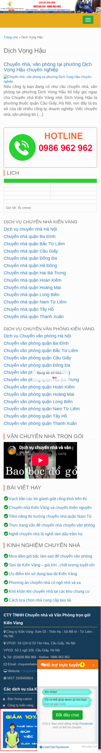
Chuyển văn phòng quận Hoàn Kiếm (39, 387)
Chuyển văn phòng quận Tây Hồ (35, 416)
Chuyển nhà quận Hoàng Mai (32, 287)
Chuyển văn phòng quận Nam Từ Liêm (42, 408)
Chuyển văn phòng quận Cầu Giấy (37, 357)
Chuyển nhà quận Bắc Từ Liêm (34, 243)
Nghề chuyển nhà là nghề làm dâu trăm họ (45, 534)
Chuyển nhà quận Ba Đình (30, 236)
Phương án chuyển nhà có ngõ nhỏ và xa (45, 583)
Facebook (86, 723)
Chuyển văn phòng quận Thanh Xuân (40, 423)
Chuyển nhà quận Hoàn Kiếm (32, 280)
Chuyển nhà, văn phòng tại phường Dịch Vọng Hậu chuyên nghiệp (48, 67)
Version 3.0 (89, 746)
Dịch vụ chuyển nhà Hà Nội (30, 229)
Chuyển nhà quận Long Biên (31, 294)
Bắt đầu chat (67, 715)
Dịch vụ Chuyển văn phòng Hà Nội (37, 335)
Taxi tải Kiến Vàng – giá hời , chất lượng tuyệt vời (52, 565)
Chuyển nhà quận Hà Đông (30, 265)
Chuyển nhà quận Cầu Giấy (31, 251)
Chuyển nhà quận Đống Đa (30, 258)
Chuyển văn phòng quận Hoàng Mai (39, 394)
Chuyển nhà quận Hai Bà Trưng (35, 272)
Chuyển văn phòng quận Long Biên (38, 401)
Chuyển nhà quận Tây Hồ (29, 309)
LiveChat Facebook (55, 747)
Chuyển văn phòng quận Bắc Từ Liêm (41, 350)
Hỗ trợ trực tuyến (63, 664)
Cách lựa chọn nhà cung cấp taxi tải (40, 600)
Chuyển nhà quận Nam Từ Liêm (35, 302)
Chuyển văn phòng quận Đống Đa (37, 365)
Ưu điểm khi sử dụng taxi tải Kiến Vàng (43, 574)
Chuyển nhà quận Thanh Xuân (34, 316)
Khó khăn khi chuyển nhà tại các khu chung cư (49, 591)
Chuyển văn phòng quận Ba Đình (36, 343)
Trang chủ (11, 37)
